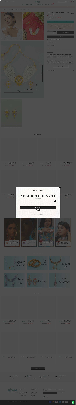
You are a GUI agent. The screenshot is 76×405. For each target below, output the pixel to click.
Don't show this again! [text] (38, 214)
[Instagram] (37, 210)
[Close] (60, 187)
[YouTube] (39, 210)
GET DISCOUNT (38, 207)
